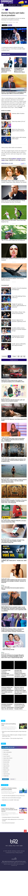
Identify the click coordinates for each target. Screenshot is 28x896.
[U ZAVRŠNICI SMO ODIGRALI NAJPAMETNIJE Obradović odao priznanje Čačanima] (7, 668)
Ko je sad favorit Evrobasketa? (8, 822)
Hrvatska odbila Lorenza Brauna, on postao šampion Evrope (19, 329)
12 (6, 9)
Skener (18, 5)
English (21, 845)
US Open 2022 (5, 785)
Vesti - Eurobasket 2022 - (7, 2)
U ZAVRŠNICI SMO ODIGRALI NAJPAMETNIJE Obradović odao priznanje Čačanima (7, 673)
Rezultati (12, 779)
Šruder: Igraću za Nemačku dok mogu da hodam (19, 344)
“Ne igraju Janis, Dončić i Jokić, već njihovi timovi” (18, 336)
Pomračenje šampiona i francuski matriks (10, 817)
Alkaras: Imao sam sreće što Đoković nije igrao (11, 797)
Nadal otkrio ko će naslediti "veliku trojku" (10, 800)
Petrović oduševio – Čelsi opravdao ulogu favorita (12, 738)
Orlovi (5, 5)
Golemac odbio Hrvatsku (18, 113)
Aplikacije (10, 845)
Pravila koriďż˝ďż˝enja (10, 852)
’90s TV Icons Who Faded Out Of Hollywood (13, 240)
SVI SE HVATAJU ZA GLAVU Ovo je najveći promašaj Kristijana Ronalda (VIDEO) (19, 707)
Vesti (2, 5)
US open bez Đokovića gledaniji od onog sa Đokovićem (13, 795)
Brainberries (14, 223)
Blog (14, 845)
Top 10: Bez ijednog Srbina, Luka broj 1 (19, 296)
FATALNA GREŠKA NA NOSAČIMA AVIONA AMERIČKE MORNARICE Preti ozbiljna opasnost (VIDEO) (7, 690)
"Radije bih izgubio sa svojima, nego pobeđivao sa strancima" (19, 305)
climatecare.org (14, 865)
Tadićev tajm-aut (12, 5)
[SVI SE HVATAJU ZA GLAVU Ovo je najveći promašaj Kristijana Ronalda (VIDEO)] (20, 702)
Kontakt (18, 851)
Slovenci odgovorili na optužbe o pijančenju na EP (19, 320)
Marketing (14, 851)
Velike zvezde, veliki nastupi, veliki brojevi (19, 138)
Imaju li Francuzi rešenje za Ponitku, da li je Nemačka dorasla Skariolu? (9, 810)
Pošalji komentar (14, 360)
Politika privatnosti (19, 852)
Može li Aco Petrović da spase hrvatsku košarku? (18, 130)
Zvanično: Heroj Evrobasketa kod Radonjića (19, 288)
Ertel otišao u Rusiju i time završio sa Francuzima (18, 312)
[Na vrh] (25, 831)
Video (7, 845)
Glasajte (5, 779)
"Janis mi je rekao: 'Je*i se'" (18, 121)
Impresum (23, 851)
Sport (3, 720)
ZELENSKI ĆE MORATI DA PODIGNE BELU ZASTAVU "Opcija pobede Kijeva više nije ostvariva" (7, 707)
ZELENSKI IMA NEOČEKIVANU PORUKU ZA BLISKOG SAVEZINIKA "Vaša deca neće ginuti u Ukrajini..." (20, 673)
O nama (17, 845)
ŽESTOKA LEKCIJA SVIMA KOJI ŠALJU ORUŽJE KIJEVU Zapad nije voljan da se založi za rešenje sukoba (20, 690)
